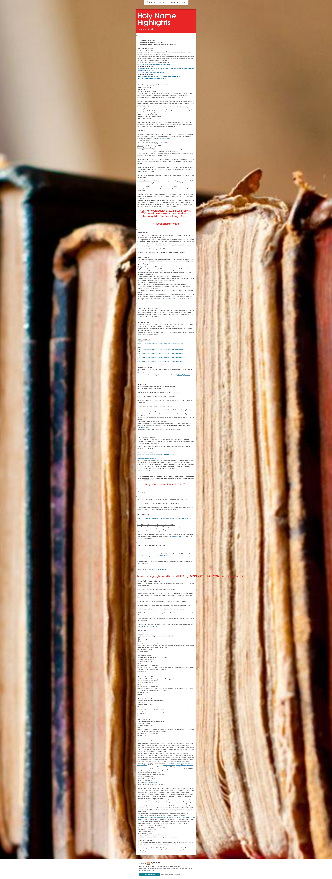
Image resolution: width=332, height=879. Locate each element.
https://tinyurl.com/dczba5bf (158, 569)
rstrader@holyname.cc (183, 375)
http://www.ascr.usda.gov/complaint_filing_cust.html (178, 765)
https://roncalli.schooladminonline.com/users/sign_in (173, 531)
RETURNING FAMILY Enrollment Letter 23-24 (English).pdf (153, 64)
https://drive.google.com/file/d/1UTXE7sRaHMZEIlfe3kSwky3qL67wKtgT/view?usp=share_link (164, 518)
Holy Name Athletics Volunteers (146, 458)
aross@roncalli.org (176, 536)
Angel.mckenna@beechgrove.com (148, 626)
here (169, 507)
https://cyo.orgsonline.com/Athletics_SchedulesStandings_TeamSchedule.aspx (160, 344)
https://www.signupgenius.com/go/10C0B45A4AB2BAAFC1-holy (155, 455)
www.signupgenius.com (144, 470)
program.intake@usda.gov (150, 782)
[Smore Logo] (151, 2)
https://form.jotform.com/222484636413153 (155, 556)
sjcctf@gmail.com (143, 427)
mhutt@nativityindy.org (163, 138)
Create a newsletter (149, 874)
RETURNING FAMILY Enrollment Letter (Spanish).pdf (152, 72)
